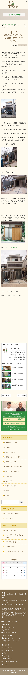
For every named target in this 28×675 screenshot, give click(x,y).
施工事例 (7, 447)
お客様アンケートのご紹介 (12, 457)
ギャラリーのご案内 (10, 486)
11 (10, 570)
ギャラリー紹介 (8, 635)
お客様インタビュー (10, 452)
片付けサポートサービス (11, 471)
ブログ (5, 653)
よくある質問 (8, 476)
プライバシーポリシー (10, 661)
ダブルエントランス (13, 247)
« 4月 (2, 580)
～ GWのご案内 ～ (10, 547)
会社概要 (7, 490)
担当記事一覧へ (22, 363)
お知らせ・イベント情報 (11, 513)
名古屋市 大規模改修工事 (17, 367)
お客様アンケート (9, 630)
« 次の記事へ (6, 395)
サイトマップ (7, 664)
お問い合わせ (7, 659)
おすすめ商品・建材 (10, 462)
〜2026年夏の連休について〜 (13, 542)
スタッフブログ (20, 24)
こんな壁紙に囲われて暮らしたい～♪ (14, 552)
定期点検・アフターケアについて (14, 466)
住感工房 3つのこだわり (11, 442)
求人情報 (7, 495)
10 (6, 570)
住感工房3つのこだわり (10, 621)
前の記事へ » (22, 395)
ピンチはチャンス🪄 (10, 530)
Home (4, 24)
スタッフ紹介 (8, 481)
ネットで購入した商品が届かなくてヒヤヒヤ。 (14, 536)
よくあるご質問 (8, 650)
